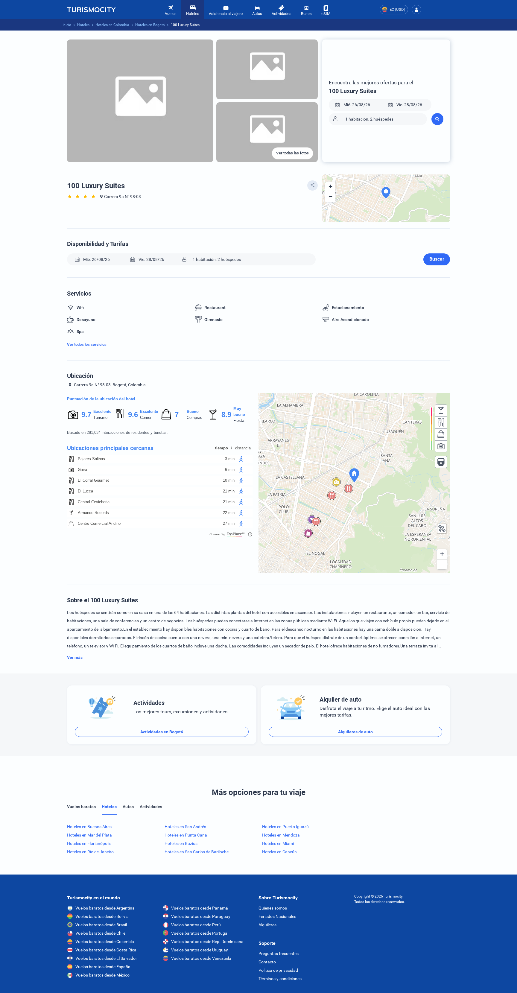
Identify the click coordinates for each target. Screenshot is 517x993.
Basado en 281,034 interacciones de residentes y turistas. (117, 432)
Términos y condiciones (280, 978)
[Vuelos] (91, 10)
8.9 (226, 414)
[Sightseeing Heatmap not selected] (441, 446)
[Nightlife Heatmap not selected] (441, 410)
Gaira (82, 469)
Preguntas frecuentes (278, 953)
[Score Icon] (73, 415)
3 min (230, 459)
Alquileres (267, 924)
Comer (145, 417)
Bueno (193, 411)
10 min (229, 480)
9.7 (86, 414)
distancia (243, 448)
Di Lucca (85, 491)
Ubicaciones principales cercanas (110, 448)
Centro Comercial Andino (99, 523)
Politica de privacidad (278, 970)
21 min (229, 491)
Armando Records (93, 512)
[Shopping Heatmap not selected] (441, 434)
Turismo (100, 417)
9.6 (133, 414)
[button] (416, 9)
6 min (230, 469)
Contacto (267, 961)
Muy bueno (239, 411)
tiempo (221, 448)
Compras (194, 417)
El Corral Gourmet (93, 480)
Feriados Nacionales (277, 916)
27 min (229, 523)
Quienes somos (272, 908)
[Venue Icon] (71, 459)
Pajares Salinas (91, 459)
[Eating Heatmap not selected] (441, 422)
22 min (229, 512)
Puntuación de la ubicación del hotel (101, 399)
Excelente (102, 411)
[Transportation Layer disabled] (441, 462)
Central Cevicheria (94, 502)
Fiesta (238, 420)
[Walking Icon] (241, 459)
